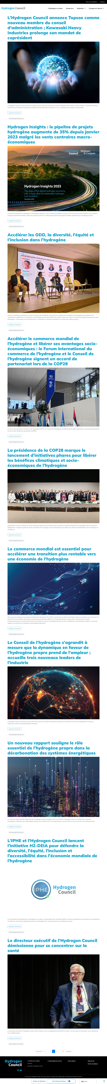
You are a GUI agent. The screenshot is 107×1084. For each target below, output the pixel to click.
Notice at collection (39, 1081)
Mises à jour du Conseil (16, 1044)
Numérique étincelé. (77, 1076)
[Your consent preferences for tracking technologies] (104, 1081)
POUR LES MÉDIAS (93, 1064)
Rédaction (80, 8)
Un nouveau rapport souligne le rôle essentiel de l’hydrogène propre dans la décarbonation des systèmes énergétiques (52, 748)
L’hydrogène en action (55, 8)
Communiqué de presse (16, 118)
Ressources (70, 8)
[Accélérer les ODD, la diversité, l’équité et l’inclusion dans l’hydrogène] (53, 278)
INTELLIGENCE (71, 1061)
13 (63, 1051)
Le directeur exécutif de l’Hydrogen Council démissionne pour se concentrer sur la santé (52, 945)
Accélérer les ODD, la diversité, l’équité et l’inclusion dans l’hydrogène (51, 237)
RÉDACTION (91, 1061)
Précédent (39, 1051)
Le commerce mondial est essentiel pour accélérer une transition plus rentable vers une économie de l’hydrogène (52, 554)
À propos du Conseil (95, 8)
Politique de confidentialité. (58, 1076)
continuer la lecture (14, 113)
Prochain (68, 1051)
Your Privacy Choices (59, 1081)
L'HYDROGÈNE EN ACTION (55, 1061)
